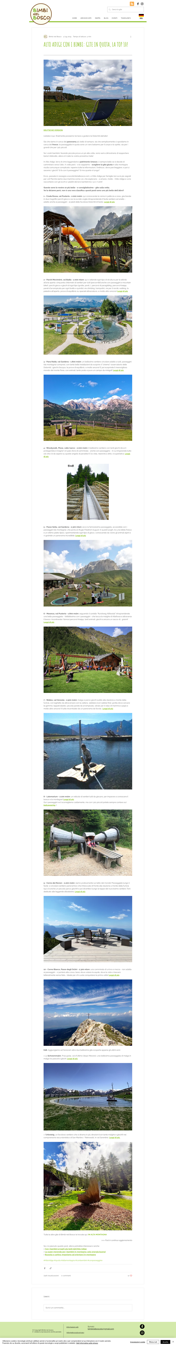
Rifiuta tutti (153, 1342)
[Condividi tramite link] (50, 1268)
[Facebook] (142, 1326)
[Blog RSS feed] (132, 4)
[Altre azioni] (130, 36)
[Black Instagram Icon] (142, 3)
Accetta (165, 1342)
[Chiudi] (173, 1342)
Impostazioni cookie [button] (137, 1342)
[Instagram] (142, 1332)
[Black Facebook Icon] (138, 3)
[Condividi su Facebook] (45, 1268)
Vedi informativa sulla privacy (87, 1343)
